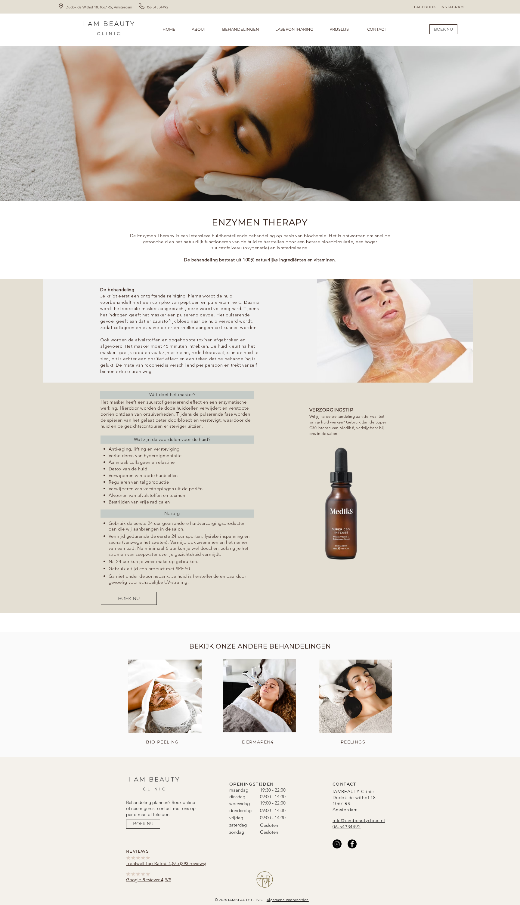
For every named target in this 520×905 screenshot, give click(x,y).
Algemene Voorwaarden (288, 899)
